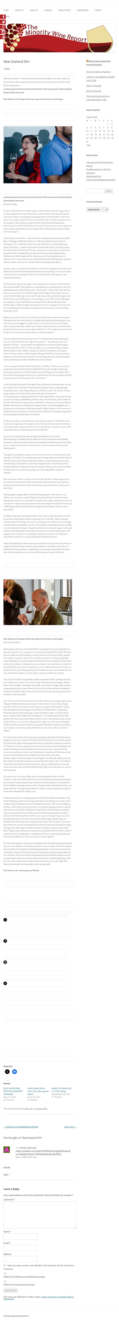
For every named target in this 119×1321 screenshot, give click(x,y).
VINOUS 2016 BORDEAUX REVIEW (20, 1127)
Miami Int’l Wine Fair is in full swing (62, 1090)
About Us (19, 10)
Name (7, 1231)
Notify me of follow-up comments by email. (24, 1276)
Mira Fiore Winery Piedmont (98, 71)
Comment (9, 1199)
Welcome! (70, 1127)
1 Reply (6, 68)
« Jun (88, 145)
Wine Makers (83, 10)
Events (98, 10)
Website (7, 1254)
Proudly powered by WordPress (16, 1315)
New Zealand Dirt (93, 176)
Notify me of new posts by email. (19, 1284)
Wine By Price (64, 10)
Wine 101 (34, 10)
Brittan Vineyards (93, 85)
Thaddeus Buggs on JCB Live (98, 169)
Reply (5, 1174)
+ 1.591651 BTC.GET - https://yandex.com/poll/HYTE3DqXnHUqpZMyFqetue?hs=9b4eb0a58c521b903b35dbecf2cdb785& (43, 1151)
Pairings (48, 10)
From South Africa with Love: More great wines (38, 1091)
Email (7, 1243)
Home (6, 10)
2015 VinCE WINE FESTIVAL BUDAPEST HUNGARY (13, 1091)
